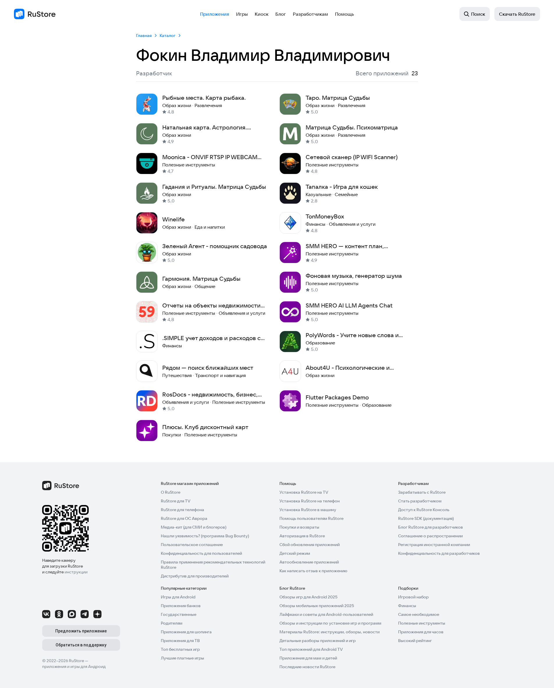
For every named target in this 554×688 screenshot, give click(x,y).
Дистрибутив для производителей (195, 576)
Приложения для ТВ (180, 640)
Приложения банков (181, 605)
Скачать (517, 14)
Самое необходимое (418, 614)
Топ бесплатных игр (180, 649)
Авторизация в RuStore (302, 535)
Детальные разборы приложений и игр (317, 640)
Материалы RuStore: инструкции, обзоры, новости (329, 631)
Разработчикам (310, 14)
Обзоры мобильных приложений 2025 (316, 605)
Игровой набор (413, 597)
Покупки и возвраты (299, 527)
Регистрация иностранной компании (434, 544)
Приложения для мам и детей (308, 658)
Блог (280, 14)
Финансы (407, 605)
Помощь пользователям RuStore (311, 518)
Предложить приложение (81, 631)
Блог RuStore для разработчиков (430, 527)
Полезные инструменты (421, 623)
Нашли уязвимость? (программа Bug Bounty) (205, 535)
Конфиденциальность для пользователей (201, 553)
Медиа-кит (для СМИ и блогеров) (193, 527)
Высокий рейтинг (415, 640)
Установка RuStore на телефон (309, 501)
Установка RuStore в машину (307, 509)
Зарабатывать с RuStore (422, 492)
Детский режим (294, 553)
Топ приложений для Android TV (311, 649)
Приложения (214, 14)
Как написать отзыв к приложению (313, 570)
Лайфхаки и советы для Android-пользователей (326, 614)
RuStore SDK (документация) (426, 518)
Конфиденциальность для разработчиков (439, 553)
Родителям (171, 623)
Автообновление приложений (309, 562)
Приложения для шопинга (186, 631)
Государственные (178, 614)
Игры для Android (178, 597)
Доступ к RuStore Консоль (423, 509)
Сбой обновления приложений (309, 544)
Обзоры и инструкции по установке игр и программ (330, 623)
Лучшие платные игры (182, 658)
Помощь (344, 14)
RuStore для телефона (182, 509)
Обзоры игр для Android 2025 (308, 597)
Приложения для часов (420, 631)
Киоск (261, 14)
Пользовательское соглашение (192, 544)
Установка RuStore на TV (303, 492)
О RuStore (170, 492)
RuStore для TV (175, 501)
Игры (242, 14)
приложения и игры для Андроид (74, 666)
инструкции (76, 572)
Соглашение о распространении (430, 535)
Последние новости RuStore (307, 666)
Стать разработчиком (419, 501)
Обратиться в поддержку (81, 645)
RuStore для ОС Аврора (184, 518)
